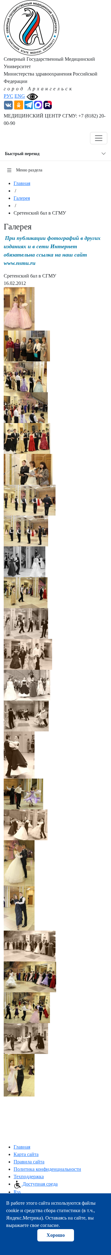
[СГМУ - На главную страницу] (31, 27)
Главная (22, 183)
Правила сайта (29, 1161)
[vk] (8, 104)
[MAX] (38, 104)
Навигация (23, 138)
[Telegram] (28, 104)
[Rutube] (47, 104)
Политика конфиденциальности (47, 1169)
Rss (17, 1192)
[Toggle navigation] (98, 138)
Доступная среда (39, 1184)
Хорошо (56, 1235)
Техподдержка (29, 1176)
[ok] (18, 104)
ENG (19, 96)
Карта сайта (26, 1154)
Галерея (22, 198)
